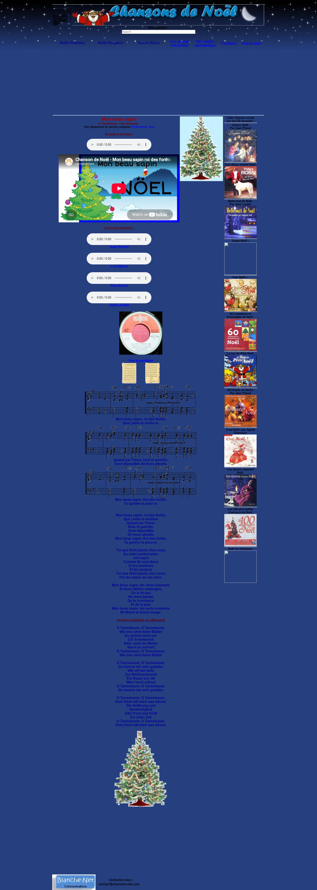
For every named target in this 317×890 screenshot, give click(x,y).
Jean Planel (119, 247)
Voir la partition (141, 360)
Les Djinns (119, 266)
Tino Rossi (119, 286)
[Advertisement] (158, 82)
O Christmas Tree (142, 126)
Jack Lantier (119, 305)
